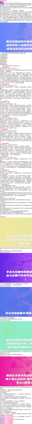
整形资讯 (10, 3)
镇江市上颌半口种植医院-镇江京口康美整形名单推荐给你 (17, 405)
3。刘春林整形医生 (4, 101)
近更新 (1, 216)
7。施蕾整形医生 (4, 156)
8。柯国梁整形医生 (4, 170)
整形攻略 (20, 3)
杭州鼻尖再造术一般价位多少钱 (7, 198)
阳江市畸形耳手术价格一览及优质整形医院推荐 (11, 212)
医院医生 (2, 419)
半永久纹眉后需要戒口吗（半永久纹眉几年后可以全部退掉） (14, 283)
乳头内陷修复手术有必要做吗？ (7, 317)
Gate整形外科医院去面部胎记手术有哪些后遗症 (15, 396)
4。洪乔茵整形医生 (4, 116)
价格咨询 (6, 418)
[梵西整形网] (3, 0)
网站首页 (6, 3)
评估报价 (11, 417)
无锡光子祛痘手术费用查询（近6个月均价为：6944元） (17, 404)
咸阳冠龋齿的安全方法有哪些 (11, 402)
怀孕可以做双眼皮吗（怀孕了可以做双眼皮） (15, 401)
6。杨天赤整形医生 (4, 143)
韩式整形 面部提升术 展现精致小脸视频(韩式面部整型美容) (14, 211)
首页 (7, 5)
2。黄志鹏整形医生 (4, 84)
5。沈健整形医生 (4, 129)
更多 (5, 216)
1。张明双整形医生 (4, 67)
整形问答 (24, 3)
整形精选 (15, 3)
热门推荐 (2, 392)
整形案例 (29, 3)
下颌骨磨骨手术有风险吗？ (10, 412)
